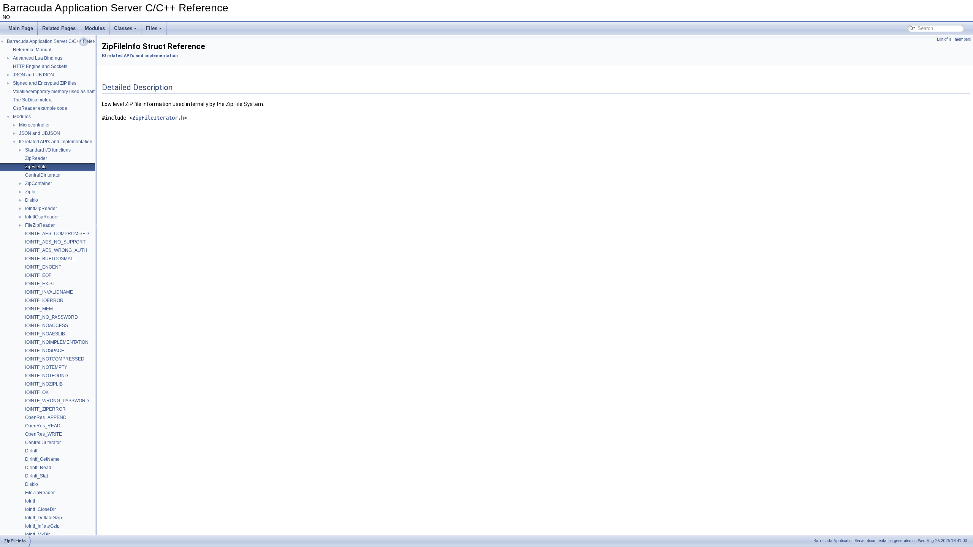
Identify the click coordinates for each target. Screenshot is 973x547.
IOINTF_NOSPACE (44, 350)
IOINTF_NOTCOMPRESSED (54, 359)
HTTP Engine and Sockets (40, 66)
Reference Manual (32, 49)
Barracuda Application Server (839, 540)
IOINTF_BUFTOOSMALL (50, 258)
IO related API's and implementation (55, 141)
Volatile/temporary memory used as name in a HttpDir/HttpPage (78, 91)
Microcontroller (34, 125)
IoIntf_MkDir (37, 534)
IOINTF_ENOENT (43, 267)
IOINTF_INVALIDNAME (49, 292)
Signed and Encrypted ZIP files (44, 83)
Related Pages (59, 28)
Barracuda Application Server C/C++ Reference (56, 41)
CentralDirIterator (43, 175)
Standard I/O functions (48, 150)
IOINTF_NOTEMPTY (46, 367)
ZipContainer (38, 183)
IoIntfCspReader (42, 217)
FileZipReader (40, 225)
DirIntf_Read (38, 467)
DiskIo (31, 200)
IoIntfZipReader (41, 208)
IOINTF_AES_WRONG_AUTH (56, 250)
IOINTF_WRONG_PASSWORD (57, 400)
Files (151, 28)
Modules (95, 28)
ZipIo (30, 191)
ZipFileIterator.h (158, 118)
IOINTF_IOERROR (44, 300)
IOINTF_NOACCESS (46, 325)
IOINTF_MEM (39, 308)
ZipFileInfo (36, 166)
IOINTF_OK (37, 392)
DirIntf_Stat (36, 476)
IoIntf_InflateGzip (42, 526)
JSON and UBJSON (33, 74)
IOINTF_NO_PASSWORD (51, 317)
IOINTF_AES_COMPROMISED (57, 233)
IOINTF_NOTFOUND (46, 375)
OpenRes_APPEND (46, 417)
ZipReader (36, 158)
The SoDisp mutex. (32, 100)
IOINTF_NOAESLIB (45, 334)
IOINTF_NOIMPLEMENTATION (57, 342)
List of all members (954, 39)
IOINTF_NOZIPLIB (44, 384)
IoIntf (30, 501)
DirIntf (31, 451)
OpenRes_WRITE (43, 434)
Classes (123, 28)
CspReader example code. (40, 108)
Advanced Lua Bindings (37, 58)
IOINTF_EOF (38, 275)
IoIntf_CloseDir (40, 509)
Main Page (20, 28)
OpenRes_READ (42, 425)
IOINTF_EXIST (40, 283)
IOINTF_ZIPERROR (45, 409)
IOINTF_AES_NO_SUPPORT (55, 242)
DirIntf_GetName (42, 459)
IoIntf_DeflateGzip (43, 517)
